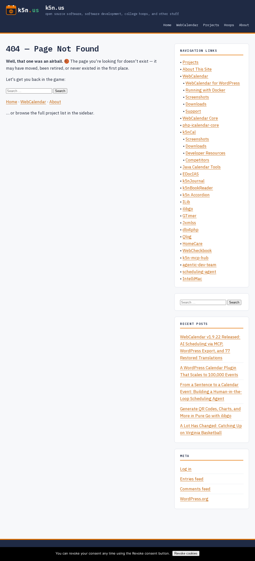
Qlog (187, 236)
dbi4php (190, 229)
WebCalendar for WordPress (213, 83)
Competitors (197, 160)
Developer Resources (205, 153)
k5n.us (54, 7)
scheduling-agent (199, 271)
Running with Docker (205, 90)
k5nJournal (193, 181)
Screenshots (197, 97)
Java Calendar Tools (202, 167)
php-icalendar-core (201, 125)
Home (167, 25)
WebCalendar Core (200, 118)
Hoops (229, 25)
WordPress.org (194, 499)
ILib (186, 201)
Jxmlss (189, 222)
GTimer (189, 215)
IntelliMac (192, 278)
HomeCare (192, 243)
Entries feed (191, 479)
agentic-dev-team (199, 264)
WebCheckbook (197, 250)
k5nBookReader (198, 188)
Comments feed (195, 489)
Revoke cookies (185, 553)
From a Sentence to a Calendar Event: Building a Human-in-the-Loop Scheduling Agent (211, 391)
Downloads (196, 104)
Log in (185, 469)
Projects (211, 25)
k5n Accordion (196, 195)
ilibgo (188, 208)
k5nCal (189, 132)
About (244, 25)
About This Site (197, 69)
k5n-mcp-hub (195, 257)
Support (193, 111)
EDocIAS (191, 174)
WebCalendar (187, 25)
